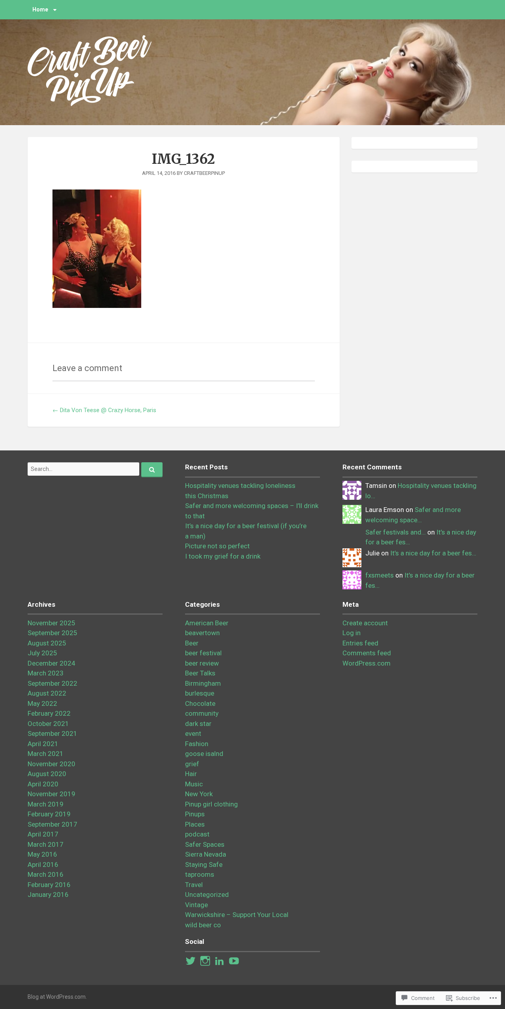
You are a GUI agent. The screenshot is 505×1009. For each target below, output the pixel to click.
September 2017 (52, 824)
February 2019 (49, 814)
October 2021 (48, 724)
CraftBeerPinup (204, 173)
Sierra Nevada (205, 854)
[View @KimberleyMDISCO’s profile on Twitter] (190, 960)
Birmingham (203, 683)
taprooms (199, 874)
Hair (191, 774)
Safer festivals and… (395, 532)
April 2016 (43, 864)
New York (199, 794)
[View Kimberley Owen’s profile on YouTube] (233, 960)
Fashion (196, 744)
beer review (202, 663)
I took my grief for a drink (222, 556)
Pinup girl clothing (211, 804)
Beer (191, 643)
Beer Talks (200, 673)
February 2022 (49, 713)
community (202, 713)
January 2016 (48, 894)
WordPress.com (366, 663)
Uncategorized (207, 894)
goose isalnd (204, 754)
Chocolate (200, 703)
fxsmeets (379, 575)
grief (192, 764)
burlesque (199, 693)
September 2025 (52, 633)
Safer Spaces (204, 844)
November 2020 (51, 764)
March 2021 (46, 754)
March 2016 (46, 874)
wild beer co (203, 925)
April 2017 (43, 834)
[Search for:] (95, 469)
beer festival (203, 653)
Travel (194, 885)
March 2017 (46, 844)
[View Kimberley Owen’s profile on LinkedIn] (219, 960)
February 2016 (49, 885)
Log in (351, 633)
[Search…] (152, 469)
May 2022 (42, 703)
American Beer (206, 623)
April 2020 (43, 784)
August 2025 (47, 643)
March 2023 (46, 673)
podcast (197, 834)
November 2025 (51, 623)
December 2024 (51, 663)
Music (194, 784)
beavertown (202, 633)
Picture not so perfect (217, 546)
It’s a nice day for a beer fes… (433, 553)
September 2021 (52, 733)
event (193, 733)
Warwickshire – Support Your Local (236, 915)
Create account (365, 623)
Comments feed (366, 653)
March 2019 (46, 804)
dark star (198, 724)
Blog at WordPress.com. (57, 997)
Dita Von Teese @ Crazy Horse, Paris (104, 410)
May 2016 (42, 854)
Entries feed (360, 643)
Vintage (196, 905)
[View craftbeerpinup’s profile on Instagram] (205, 960)
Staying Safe (204, 864)
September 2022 (52, 683)
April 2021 (43, 744)
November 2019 (51, 794)
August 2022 (47, 693)
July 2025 (42, 653)
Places (195, 824)
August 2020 (47, 774)
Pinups (195, 814)
